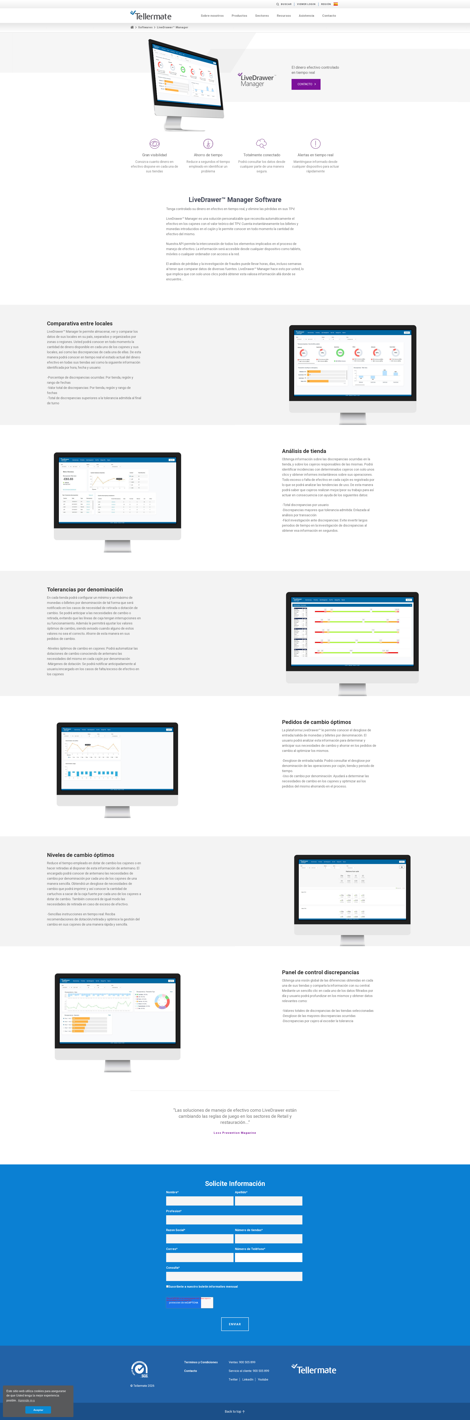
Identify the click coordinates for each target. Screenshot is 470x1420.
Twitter (233, 1379)
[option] (235, 1121)
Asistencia (306, 15)
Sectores (262, 15)
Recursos (284, 15)
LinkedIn (247, 1379)
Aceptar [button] (38, 1409)
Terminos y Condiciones (201, 1362)
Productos (239, 15)
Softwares (145, 27)
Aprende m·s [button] (26, 1400)
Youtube (263, 1379)
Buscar (286, 4)
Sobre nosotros (212, 15)
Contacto (329, 15)
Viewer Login (306, 4)
